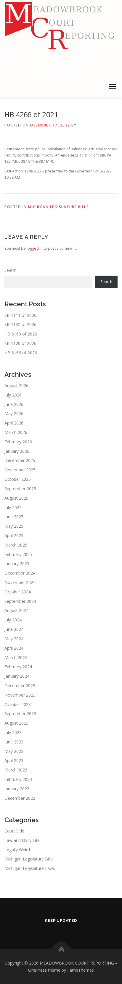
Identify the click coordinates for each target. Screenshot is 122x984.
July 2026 (13, 395)
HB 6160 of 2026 (20, 334)
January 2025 (16, 563)
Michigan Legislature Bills (58, 206)
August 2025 (16, 498)
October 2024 (17, 592)
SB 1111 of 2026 (20, 315)
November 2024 (20, 582)
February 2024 (18, 666)
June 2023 (13, 742)
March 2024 (15, 657)
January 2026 (16, 451)
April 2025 (13, 535)
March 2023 (15, 770)
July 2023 (13, 732)
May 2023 (13, 751)
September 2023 (20, 713)
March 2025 (15, 545)
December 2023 (19, 685)
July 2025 (13, 507)
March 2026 (15, 432)
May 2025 (13, 526)
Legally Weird (17, 850)
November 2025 (20, 470)
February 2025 (18, 554)
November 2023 (20, 695)
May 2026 (13, 413)
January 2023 (16, 789)
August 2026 (16, 385)
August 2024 (16, 610)
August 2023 (16, 723)
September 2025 (20, 488)
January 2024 (16, 676)
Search (10, 270)
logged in (35, 248)
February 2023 (18, 779)
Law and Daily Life (22, 840)
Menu (112, 86)
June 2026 (13, 404)
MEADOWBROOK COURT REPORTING (47, 62)
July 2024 (13, 620)
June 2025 (13, 516)
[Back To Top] (61, 949)
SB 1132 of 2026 (20, 324)
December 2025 (19, 460)
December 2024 (19, 573)
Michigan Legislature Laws (29, 868)
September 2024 (20, 601)
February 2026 (18, 442)
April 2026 (13, 423)
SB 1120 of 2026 (20, 343)
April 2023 (13, 760)
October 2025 (17, 479)
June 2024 (13, 629)
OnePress (37, 970)
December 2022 (19, 798)
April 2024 (13, 648)
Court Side (14, 831)
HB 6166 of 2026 (20, 353)
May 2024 (13, 638)
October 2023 (17, 704)
